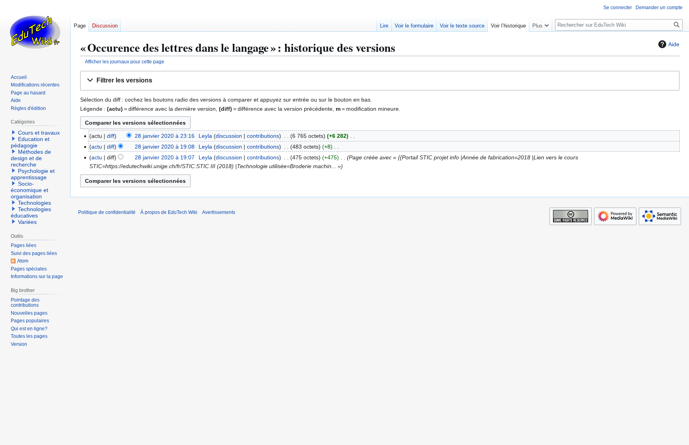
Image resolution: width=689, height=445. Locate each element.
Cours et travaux (39, 132)
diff (110, 136)
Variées (27, 222)
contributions (263, 136)
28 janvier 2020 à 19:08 (165, 146)
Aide (673, 44)
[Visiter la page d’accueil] (35, 32)
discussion (229, 136)
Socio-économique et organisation (29, 190)
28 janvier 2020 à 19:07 (165, 157)
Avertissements (218, 212)
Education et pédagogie (30, 142)
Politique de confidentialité (107, 212)
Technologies (34, 203)
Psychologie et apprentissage (33, 174)
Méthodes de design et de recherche (31, 158)
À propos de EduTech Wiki (168, 212)
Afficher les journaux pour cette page (124, 61)
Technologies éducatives (31, 212)
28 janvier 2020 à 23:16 (165, 136)
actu (96, 146)
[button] (380, 80)
